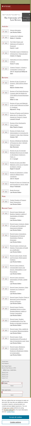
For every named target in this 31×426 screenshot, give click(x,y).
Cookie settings (8, 410)
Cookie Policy (11, 411)
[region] (15, 411)
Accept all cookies (15, 417)
